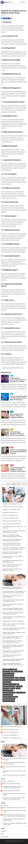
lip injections (22, 677)
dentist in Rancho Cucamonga (9, 686)
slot (3, 669)
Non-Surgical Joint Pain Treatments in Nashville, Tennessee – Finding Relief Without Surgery (13, 548)
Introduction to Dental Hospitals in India (11, 521)
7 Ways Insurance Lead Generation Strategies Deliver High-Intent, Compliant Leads (13, 651)
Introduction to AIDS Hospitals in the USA (12, 504)
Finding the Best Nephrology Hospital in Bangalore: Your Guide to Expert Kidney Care (12, 664)
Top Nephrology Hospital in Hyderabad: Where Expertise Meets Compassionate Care (13, 660)
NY (6, 669)
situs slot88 (12, 688)
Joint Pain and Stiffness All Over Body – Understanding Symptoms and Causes (11, 544)
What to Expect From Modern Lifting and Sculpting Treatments (17, 415)
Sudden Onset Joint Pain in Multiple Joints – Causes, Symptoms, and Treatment (12, 540)
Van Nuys (17, 679)
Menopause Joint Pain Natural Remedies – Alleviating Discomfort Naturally (12, 552)
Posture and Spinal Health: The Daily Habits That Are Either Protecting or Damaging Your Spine (18, 398)
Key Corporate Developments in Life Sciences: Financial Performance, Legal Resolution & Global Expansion (13, 646)
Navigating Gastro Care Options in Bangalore (12, 621)
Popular (3, 484)
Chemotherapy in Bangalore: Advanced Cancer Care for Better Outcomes (17, 434)
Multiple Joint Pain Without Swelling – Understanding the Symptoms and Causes (12, 535)
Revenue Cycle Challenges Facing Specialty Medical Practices (18, 451)
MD (16, 669)
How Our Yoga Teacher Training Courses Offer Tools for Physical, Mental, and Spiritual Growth (14, 815)
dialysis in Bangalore (18, 671)
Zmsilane (18, 688)
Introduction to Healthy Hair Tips (10, 515)
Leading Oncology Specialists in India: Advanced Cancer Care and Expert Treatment (13, 629)
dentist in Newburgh (7, 682)
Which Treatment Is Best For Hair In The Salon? (14, 775)
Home (2, 6)
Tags (18, 484)
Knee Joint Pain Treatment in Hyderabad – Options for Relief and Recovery (12, 565)
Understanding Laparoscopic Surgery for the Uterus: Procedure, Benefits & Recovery (18, 380)
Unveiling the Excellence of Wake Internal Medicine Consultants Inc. (12, 569)
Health (6, 6)
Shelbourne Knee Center (7, 694)
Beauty (3, 741)
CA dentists (22, 679)
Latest (8, 484)
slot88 (17, 677)
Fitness (3, 803)
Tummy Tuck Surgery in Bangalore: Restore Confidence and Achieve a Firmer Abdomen (18, 470)
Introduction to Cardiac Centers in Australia (12, 506)
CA (12, 671)
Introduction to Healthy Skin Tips (10, 512)
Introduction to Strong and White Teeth (11, 523)
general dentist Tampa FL (8, 690)
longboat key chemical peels (8, 677)
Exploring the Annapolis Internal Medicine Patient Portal (12, 367)
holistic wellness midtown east (9, 698)
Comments (13, 484)
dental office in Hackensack (8, 675)
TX (18, 684)
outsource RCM (6, 688)
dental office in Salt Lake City (8, 673)
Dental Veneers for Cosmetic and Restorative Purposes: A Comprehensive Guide (13, 798)
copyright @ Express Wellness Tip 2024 (14, 841)
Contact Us (3, 831)
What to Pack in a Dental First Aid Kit (11, 783)
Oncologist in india (6, 671)
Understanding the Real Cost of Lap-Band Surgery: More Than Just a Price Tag (12, 641)
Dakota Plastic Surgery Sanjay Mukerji (10, 696)
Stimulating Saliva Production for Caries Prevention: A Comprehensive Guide (12, 787)
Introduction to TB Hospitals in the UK (11, 509)
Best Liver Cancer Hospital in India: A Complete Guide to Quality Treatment (13, 624)
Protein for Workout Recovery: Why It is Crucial (14, 807)
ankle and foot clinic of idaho (8, 701)
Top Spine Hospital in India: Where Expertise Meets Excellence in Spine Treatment (12, 637)
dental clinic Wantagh (21, 692)
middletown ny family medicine (9, 692)
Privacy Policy (4, 836)
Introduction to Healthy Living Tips (10, 518)
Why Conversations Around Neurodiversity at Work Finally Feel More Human (13, 613)
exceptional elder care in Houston (9, 684)
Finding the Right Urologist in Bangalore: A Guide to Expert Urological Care (13, 633)
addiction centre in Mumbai (8, 679)
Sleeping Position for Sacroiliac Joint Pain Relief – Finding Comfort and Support (13, 531)
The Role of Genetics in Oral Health (11, 790)
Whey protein (11, 669)
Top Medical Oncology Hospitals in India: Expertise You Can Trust (11, 655)
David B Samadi (19, 686)
